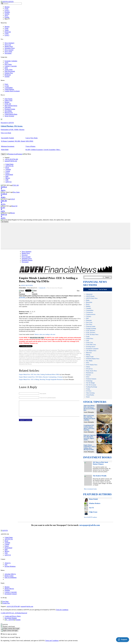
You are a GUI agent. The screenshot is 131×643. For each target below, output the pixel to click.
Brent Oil (14, 206)
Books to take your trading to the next (44, 334)
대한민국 (8, 182)
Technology (89, 381)
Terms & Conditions (62, 610)
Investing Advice (90, 346)
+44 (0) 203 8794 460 (11, 159)
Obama (88, 366)
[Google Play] (5, 603)
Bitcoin (12, 213)
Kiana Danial (93, 499)
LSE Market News (91, 350)
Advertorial (89, 294)
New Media (89, 360)
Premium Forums (10, 109)
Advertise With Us (10, 574)
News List (8, 44)
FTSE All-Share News (92, 334)
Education (8, 107)
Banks (87, 300)
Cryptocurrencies (90, 314)
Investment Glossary (11, 594)
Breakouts (8, 75)
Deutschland (9, 174)
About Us (8, 563)
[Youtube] (17, 619)
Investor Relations (10, 566)
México (7, 178)
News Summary (9, 43)
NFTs (87, 362)
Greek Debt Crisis (91, 344)
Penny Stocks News (91, 370)
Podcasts (88, 375)
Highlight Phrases (27, 260)
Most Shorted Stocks (11, 105)
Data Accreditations (10, 577)
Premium (19, 154)
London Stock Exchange (12, 91)
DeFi (87, 318)
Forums (7, 17)
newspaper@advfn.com (89, 525)
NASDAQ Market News (92, 358)
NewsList (25, 255)
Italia (6, 176)
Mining (88, 354)
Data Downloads (10, 71)
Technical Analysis (91, 379)
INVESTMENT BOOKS (97, 457)
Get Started (5, 221)
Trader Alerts (8, 69)
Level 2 (7, 10)
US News (88, 391)
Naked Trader (90, 356)
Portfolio (7, 12)
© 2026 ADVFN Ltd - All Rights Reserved (14, 613)
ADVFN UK (9, 166)
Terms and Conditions (52, 640)
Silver (87, 377)
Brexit (87, 304)
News (6, 15)
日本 (6, 180)
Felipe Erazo (93, 512)
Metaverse (89, 352)
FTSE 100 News (90, 330)
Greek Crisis (89, 342)
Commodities (9, 87)
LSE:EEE (22, 297)
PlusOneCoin (89, 373)
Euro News (89, 324)
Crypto (7, 86)
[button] (10, 628)
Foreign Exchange (91, 328)
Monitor (7, 7)
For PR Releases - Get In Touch (98, 289)
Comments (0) (42, 288)
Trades (7, 30)
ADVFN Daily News (91, 298)
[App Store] (5, 601)
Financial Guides (90, 326)
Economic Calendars (11, 61)
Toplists (7, 14)
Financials (8, 32)
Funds (87, 336)
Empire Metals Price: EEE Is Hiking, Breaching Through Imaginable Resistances (41, 379)
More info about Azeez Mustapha (54, 288)
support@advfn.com (11, 161)
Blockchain (89, 302)
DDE (6, 68)
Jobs (6, 564)
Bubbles (88, 306)
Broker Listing (9, 576)
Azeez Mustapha (27, 285)
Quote (6, 8)
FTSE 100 (8, 104)
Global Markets (9, 89)
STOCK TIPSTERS (94, 401)
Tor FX (91, 507)
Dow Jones (16, 192)
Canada (7, 171)
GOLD (12, 199)
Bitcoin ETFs (9, 112)
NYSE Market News (91, 364)
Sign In (3, 154)
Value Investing (90, 393)
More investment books (90, 489)
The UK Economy (91, 385)
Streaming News (10, 48)
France (7, 173)
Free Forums (8, 99)
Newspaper (8, 53)
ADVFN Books (90, 296)
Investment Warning (11, 618)
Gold (87, 340)
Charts (7, 33)
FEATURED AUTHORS (97, 494)
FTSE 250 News (90, 332)
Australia (8, 169)
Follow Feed (8, 100)
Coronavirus (89, 312)
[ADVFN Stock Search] (2, 3)
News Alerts (8, 51)
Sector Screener (9, 116)
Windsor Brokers (94, 503)
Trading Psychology (91, 387)
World (87, 397)
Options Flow (9, 73)
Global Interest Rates (11, 114)
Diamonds (89, 320)
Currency (88, 316)
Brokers (7, 102)
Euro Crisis (89, 322)
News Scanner (9, 50)
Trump (88, 389)
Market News (9, 46)
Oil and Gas (89, 368)
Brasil (7, 167)
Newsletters (8, 111)
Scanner (7, 76)
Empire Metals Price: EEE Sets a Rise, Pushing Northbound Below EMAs (39, 374)
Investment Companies (92, 348)
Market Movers (9, 588)
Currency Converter (11, 66)
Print (78, 290)
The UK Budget (90, 383)
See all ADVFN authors (90, 517)
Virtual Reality (90, 395)
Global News (89, 338)
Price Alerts (8, 64)
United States (9, 164)
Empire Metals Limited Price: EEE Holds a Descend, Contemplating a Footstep (40, 377)
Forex (6, 84)
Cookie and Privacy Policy (13, 616)
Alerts (6, 62)
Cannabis (88, 308)
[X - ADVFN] (9, 619)
